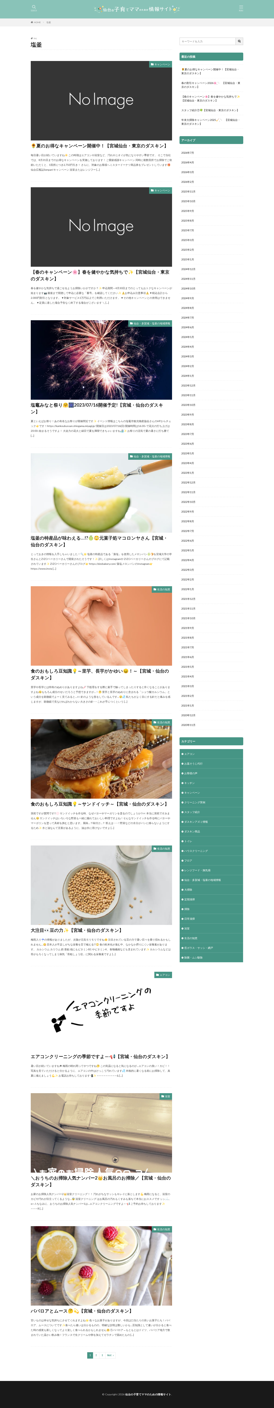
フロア (188, 860)
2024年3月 (187, 356)
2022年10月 (188, 501)
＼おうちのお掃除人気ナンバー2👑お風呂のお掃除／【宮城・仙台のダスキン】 (101, 1181)
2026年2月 (187, 181)
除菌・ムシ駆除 (193, 957)
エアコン (165, 974)
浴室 (167, 1096)
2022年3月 (187, 569)
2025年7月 (187, 230)
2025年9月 (187, 210)
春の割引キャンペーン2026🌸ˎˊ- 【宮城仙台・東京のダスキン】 (210, 84)
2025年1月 (187, 259)
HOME (37, 22)
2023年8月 (187, 424)
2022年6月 (187, 540)
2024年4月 (187, 346)
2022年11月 (188, 492)
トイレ (188, 841)
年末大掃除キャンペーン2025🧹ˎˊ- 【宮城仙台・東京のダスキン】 (210, 121)
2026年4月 (187, 162)
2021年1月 (187, 705)
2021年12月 (188, 598)
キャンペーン (162, 64)
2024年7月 (187, 317)
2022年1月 (187, 589)
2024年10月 (188, 288)
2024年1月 (187, 375)
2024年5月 (187, 337)
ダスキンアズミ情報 (196, 821)
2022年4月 (187, 560)
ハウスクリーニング (196, 850)
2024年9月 (187, 298)
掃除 (187, 909)
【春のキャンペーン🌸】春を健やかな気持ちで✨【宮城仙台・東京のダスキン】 (100, 275)
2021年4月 (187, 676)
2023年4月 (187, 463)
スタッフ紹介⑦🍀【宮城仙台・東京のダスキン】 (210, 110)
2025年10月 (188, 201)
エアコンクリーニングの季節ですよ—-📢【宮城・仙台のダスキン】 (100, 1056)
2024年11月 (188, 278)
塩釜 (48, 22)
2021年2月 (187, 695)
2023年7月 (187, 434)
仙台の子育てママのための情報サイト (148, 1394)
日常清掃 (189, 918)
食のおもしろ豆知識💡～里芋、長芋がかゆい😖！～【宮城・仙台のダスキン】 (100, 674)
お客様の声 (190, 773)
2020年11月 (188, 724)
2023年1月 (187, 472)
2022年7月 (187, 530)
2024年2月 (187, 366)
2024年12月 (188, 269)
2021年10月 (188, 618)
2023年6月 (187, 443)
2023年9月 (187, 414)
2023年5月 (187, 453)
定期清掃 (189, 899)
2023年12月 (188, 385)
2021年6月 (187, 657)
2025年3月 (187, 240)
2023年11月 (188, 395)
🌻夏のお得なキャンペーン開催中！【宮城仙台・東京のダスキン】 (100, 145)
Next (109, 1355)
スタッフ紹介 (192, 812)
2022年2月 (187, 579)
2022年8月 (187, 521)
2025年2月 (187, 249)
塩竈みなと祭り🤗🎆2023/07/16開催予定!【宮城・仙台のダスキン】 (97, 408)
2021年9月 (187, 627)
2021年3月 (187, 686)
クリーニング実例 (194, 802)
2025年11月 (188, 191)
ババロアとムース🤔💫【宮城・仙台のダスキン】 (82, 1310)
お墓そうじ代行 (193, 763)
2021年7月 (187, 647)
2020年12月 (188, 715)
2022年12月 (188, 482)
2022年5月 (187, 550)
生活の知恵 (163, 589)
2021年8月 (187, 637)
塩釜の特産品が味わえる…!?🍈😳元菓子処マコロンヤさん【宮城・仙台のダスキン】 (99, 541)
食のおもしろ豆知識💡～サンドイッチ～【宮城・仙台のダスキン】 (100, 803)
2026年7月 (187, 152)
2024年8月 (187, 307)
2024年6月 (187, 327)
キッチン (189, 782)
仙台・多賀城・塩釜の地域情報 (152, 323)
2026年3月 (187, 172)
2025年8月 (187, 220)
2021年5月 (187, 666)
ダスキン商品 (192, 831)
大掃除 (188, 889)
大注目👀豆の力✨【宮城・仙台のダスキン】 (77, 930)
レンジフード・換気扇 (197, 870)
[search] (239, 41)
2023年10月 (188, 404)
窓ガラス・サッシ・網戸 (198, 947)
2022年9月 (187, 511)
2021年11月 (188, 608)
